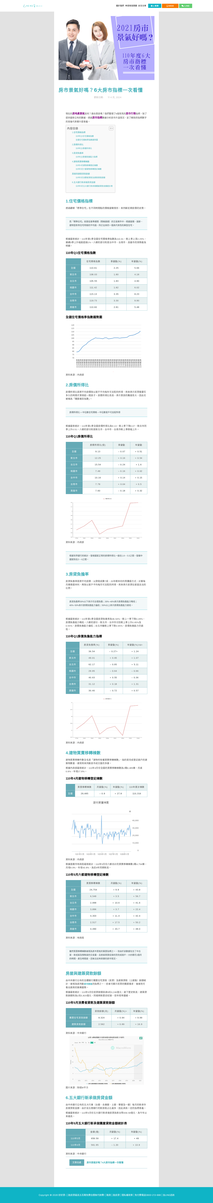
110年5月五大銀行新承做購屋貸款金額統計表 (94, 186)
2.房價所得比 (77, 144)
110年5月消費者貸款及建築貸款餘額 (90, 178)
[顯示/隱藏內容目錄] (110, 128)
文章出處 (76, 1162)
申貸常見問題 (131, 6)
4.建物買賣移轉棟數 (80, 161)
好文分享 (142, 6)
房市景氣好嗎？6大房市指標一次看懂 (105, 1162)
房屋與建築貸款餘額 (81, 174)
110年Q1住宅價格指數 (85, 136)
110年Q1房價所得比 (84, 148)
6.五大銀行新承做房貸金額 (83, 182)
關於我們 (120, 6)
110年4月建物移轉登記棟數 (87, 165)
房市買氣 (88, 984)
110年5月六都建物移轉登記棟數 (89, 169)
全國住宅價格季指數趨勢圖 (87, 140)
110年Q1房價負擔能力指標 (87, 157)
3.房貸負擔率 (77, 153)
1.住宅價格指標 (78, 132)
